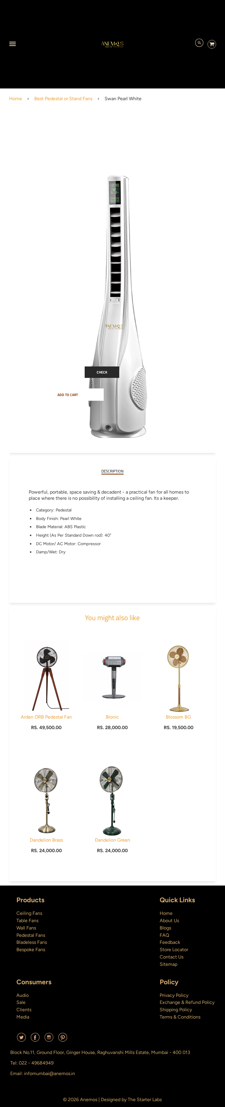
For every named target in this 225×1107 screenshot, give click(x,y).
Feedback (170, 942)
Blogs (165, 928)
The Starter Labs (145, 1099)
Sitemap (168, 964)
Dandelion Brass (46, 840)
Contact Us (171, 957)
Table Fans (27, 920)
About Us (169, 920)
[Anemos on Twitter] (21, 1039)
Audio (22, 995)
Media (22, 1017)
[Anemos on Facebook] (35, 1039)
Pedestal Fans (30, 935)
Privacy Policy (174, 995)
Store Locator (174, 949)
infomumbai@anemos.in (49, 1073)
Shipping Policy (176, 1009)
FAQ (164, 935)
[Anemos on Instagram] (49, 1039)
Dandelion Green (112, 840)
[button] (67, 394)
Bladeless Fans (31, 942)
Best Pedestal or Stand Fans (63, 98)
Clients (23, 1009)
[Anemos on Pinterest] (62, 1039)
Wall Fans (26, 928)
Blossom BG (178, 717)
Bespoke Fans (30, 949)
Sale (20, 1002)
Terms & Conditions (180, 1017)
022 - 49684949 (36, 1063)
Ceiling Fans (29, 913)
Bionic (112, 717)
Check (102, 372)
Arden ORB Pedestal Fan (46, 717)
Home (15, 98)
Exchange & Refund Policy (187, 1002)
